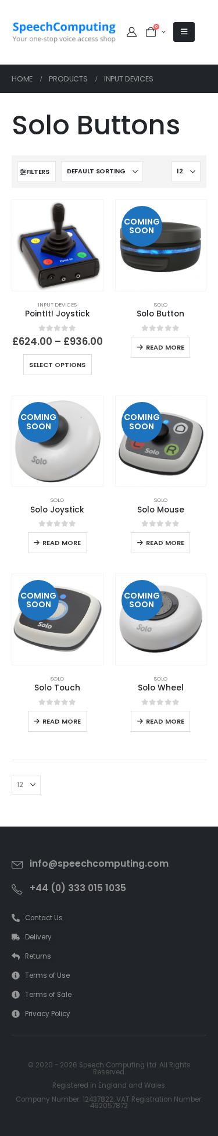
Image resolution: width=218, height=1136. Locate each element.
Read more (165, 347)
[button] (36, 171)
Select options (57, 364)
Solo (160, 304)
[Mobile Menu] (184, 32)
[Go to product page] (57, 245)
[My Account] (131, 32)
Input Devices (57, 304)
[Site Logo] (64, 32)
